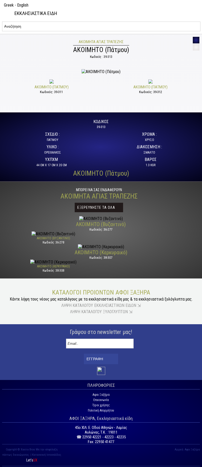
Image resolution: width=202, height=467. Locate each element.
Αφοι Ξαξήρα (101, 395)
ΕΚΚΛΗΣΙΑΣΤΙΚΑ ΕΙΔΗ (35, 13)
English (22, 5)
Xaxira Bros (28, 449)
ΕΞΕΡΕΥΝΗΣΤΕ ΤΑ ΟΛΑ (96, 207)
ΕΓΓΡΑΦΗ (95, 359)
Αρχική (179, 449)
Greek (9, 5)
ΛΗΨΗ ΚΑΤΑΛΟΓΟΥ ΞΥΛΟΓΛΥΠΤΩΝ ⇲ (101, 311)
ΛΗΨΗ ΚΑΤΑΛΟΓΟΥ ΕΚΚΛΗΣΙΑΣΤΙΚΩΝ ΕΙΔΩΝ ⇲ (101, 305)
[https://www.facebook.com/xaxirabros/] (101, 374)
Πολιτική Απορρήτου (101, 410)
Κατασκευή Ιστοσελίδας (46, 454)
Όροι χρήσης (101, 405)
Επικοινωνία (101, 400)
